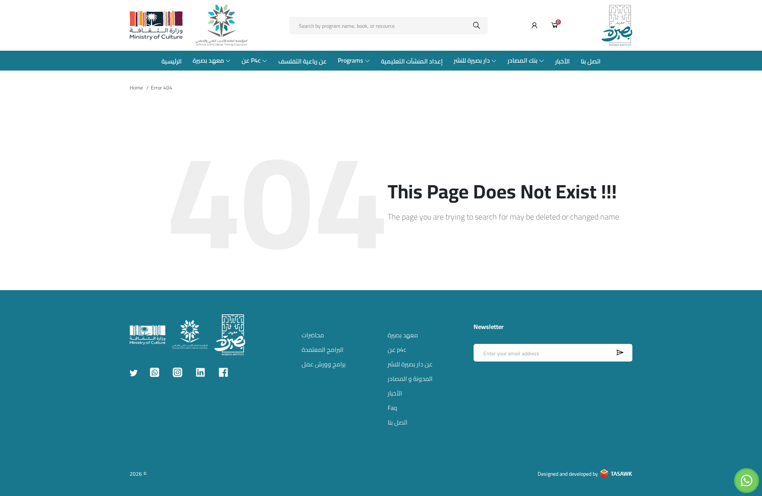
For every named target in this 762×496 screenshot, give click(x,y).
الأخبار (562, 61)
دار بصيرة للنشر (472, 60)
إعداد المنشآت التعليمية (412, 61)
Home (136, 87)
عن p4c (397, 349)
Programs (350, 60)
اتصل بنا (591, 61)
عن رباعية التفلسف (302, 61)
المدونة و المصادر (410, 378)
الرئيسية (171, 61)
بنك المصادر (523, 60)
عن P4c (251, 60)
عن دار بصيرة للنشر (410, 364)
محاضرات (313, 335)
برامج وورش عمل (324, 364)
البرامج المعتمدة (323, 349)
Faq (392, 408)
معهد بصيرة (208, 60)
